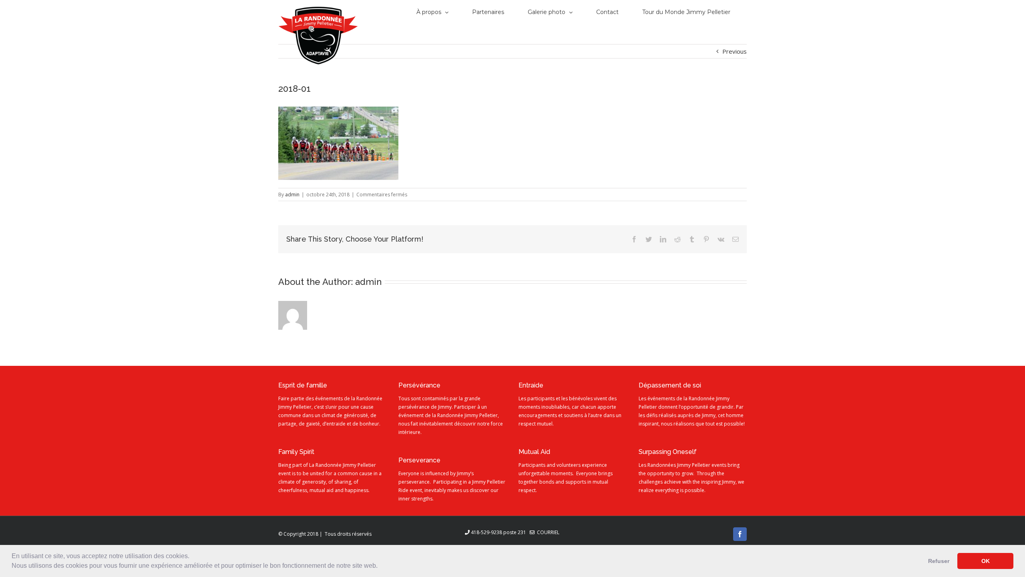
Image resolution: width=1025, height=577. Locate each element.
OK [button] (985, 561)
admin (292, 194)
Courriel (547, 532)
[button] (380, 566)
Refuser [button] (938, 561)
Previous (734, 51)
